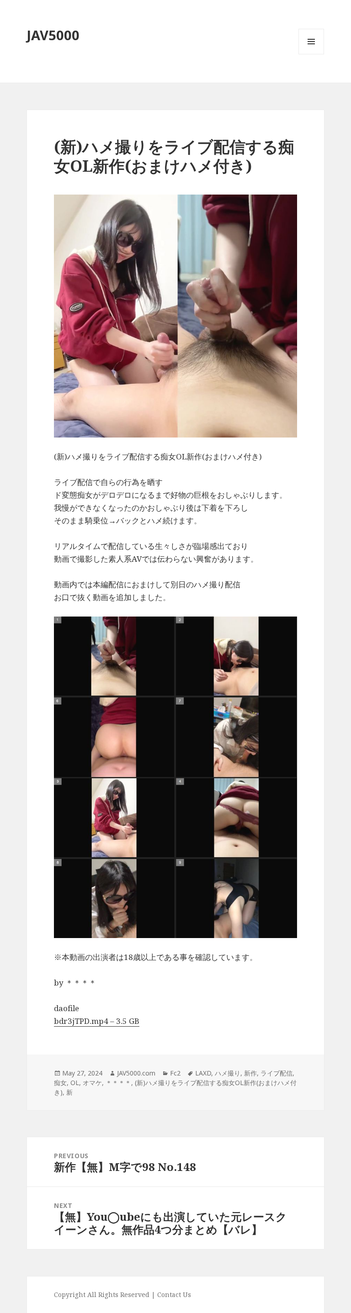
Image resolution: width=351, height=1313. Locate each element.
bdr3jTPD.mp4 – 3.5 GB (96, 1021)
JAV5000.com (136, 1073)
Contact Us (174, 1294)
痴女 (60, 1082)
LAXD (203, 1073)
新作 (250, 1073)
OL (74, 1082)
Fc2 (175, 1073)
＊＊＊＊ (118, 1082)
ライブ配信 (276, 1073)
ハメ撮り (227, 1073)
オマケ (92, 1082)
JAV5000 (53, 35)
